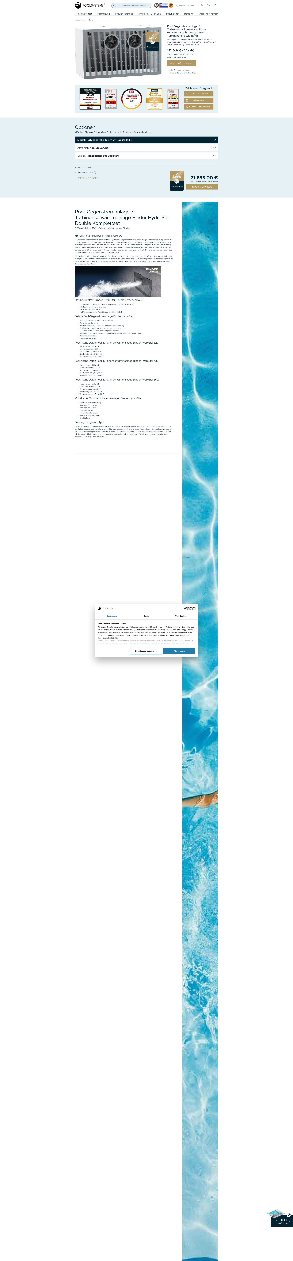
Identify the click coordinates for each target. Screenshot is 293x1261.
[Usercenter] (202, 5)
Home (77, 20)
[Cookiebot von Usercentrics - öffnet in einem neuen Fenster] (185, 608)
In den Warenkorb (202, 186)
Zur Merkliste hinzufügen (84, 172)
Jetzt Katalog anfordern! (282, 1222)
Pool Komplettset (83, 13)
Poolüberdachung (124, 13)
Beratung (189, 13)
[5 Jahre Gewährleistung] (152, 41)
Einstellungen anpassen (144, 651)
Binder (90, 20)
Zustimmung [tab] (112, 616)
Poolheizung (103, 13)
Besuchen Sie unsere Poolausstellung (184, 73)
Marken (83, 20)
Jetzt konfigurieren (180, 63)
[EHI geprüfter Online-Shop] (171, 5)
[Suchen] (114, 5)
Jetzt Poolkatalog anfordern (180, 70)
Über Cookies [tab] (180, 616)
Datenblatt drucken (88, 177)
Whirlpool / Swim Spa (150, 13)
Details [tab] (146, 616)
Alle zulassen (179, 651)
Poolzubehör (172, 13)
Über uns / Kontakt (208, 13)
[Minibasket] (215, 5)
